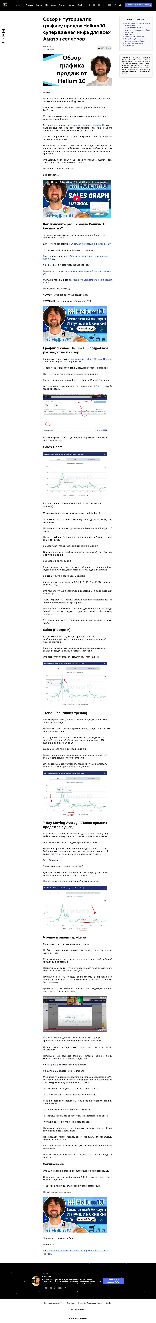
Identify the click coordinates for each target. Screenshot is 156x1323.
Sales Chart (129, 32)
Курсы (39, 5)
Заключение (129, 45)
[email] (3, 42)
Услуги (62, 5)
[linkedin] (105, 5)
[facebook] (90, 5)
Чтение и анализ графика (134, 43)
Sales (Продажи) (131, 34)
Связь (71, 5)
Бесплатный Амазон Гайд (139, 5)
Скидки (29, 5)
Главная (18, 5)
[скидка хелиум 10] (75, 341)
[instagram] (100, 5)
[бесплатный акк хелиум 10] (75, 1231)
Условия (70, 1303)
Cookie (109, 1303)
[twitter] (95, 5)
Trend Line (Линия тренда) (134, 37)
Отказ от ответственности (90, 1303)
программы (50, 5)
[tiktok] (116, 5)
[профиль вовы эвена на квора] (55, 107)
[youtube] (110, 5)
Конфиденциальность (54, 1303)
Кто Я (80, 5)
